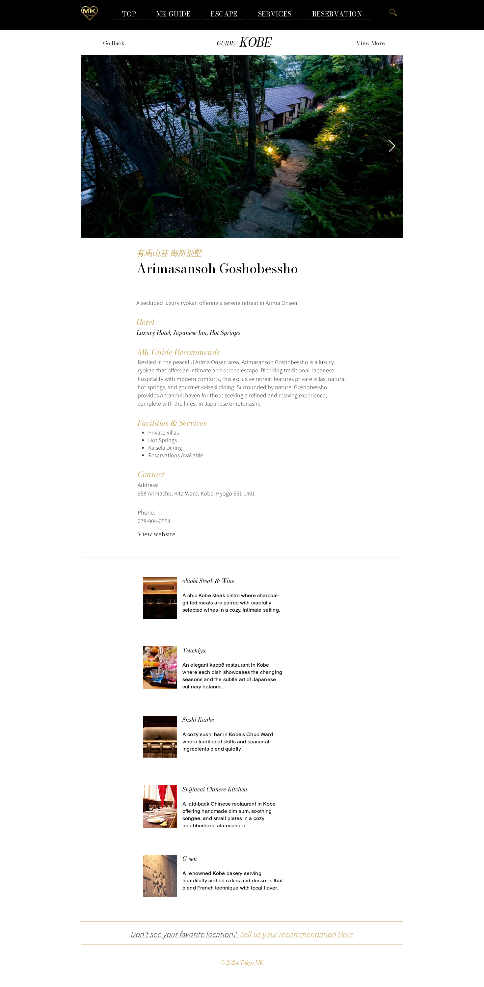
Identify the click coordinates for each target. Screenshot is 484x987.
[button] (337, 14)
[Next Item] (392, 146)
